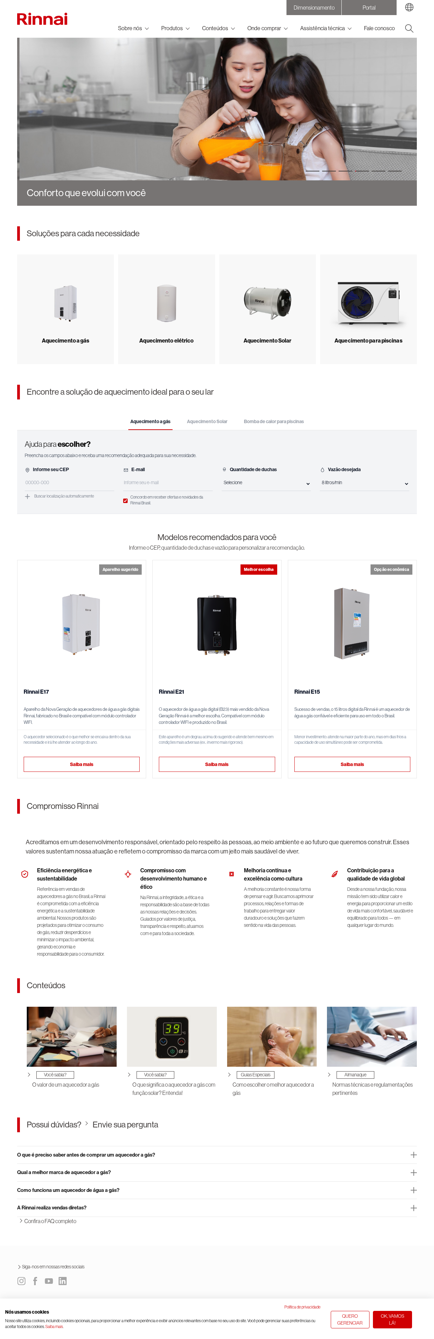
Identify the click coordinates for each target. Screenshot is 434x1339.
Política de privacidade (302, 1307)
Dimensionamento (314, 7)
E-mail (138, 470)
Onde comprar (264, 28)
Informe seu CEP (51, 470)
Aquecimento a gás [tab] (150, 422)
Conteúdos (215, 28)
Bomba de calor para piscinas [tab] (274, 422)
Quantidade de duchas (253, 470)
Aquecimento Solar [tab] (207, 422)
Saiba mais (81, 764)
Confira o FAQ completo (50, 1221)
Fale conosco (379, 28)
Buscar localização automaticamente (64, 496)
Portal (369, 7)
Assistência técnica (322, 28)
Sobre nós (130, 28)
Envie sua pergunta (125, 1124)
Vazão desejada (344, 470)
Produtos (172, 28)
